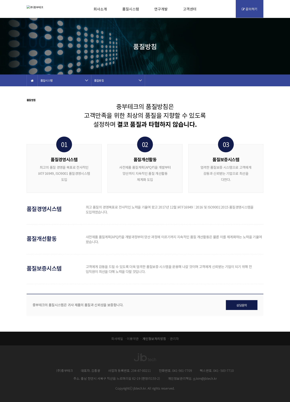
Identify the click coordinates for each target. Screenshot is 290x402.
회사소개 (100, 8)
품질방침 (99, 80)
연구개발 (161, 8)
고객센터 (189, 8)
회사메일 (117, 338)
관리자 (174, 338)
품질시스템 (130, 8)
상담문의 (241, 305)
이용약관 (133, 338)
